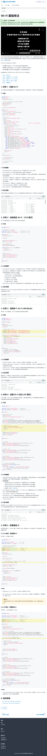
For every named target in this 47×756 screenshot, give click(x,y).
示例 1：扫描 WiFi (6, 75)
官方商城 (3, 737)
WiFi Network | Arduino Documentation (11, 703)
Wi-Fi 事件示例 (14, 488)
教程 (2, 722)
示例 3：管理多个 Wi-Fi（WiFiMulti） (10, 78)
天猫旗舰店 (3, 739)
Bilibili (2, 731)
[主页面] (2, 5)
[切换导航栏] (2, 2)
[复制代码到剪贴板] (45, 97)
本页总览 (3, 8)
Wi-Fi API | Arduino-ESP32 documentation (12, 701)
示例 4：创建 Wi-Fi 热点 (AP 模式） (10, 80)
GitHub (2, 724)
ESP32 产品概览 (4, 60)
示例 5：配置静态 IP (7, 82)
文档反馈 (4, 707)
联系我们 (3, 748)
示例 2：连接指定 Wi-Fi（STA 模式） (10, 77)
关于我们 (3, 746)
